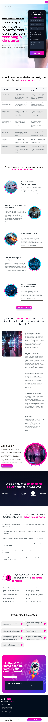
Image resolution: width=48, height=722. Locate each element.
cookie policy (9, 720)
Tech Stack (11, 2)
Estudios (41, 2)
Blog (31, 2)
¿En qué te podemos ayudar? (36, 32)
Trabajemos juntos (7, 465)
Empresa (25, 2)
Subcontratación (35, 39)
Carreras (36, 2)
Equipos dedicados (36, 36)
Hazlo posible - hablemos (24, 307)
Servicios (5, 2)
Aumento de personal (36, 34)
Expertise (19, 2)
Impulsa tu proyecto (37, 52)
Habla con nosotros (10, 676)
